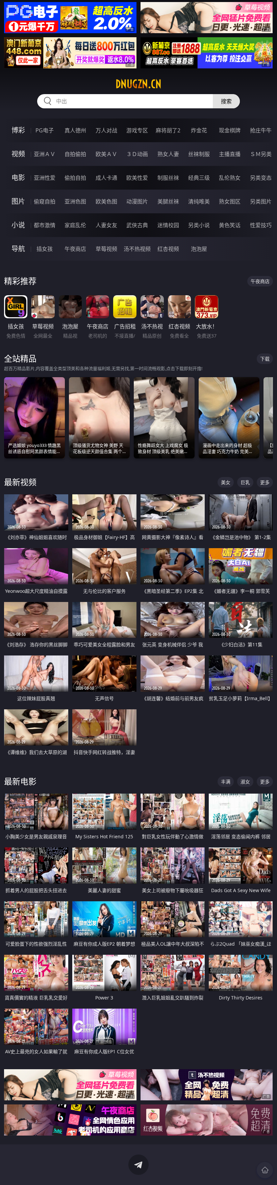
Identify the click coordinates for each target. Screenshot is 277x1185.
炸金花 (199, 130)
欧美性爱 (137, 177)
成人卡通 (106, 177)
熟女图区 (230, 201)
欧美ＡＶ (106, 154)
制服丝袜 (168, 177)
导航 (18, 248)
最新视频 (20, 482)
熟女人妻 (168, 154)
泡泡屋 (199, 249)
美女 (225, 482)
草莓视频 (106, 249)
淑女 (245, 781)
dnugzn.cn (138, 84)
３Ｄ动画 (137, 154)
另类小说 (199, 225)
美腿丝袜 (168, 201)
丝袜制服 (199, 154)
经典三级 (199, 177)
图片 (18, 201)
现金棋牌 (230, 130)
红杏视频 (168, 249)
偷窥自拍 (44, 201)
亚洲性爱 (44, 177)
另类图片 (261, 201)
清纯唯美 (199, 201)
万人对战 (106, 130)
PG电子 (44, 130)
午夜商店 (75, 249)
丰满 (225, 781)
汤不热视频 (137, 249)
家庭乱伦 (75, 225)
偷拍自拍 (75, 177)
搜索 (226, 101)
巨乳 (245, 482)
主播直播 (230, 154)
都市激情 (44, 225)
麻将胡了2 (168, 130)
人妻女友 (106, 225)
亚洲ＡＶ (44, 154)
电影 (18, 177)
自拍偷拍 (75, 154)
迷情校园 (168, 225)
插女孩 (44, 249)
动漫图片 (137, 201)
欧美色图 (106, 201)
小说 (18, 225)
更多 (265, 482)
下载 (265, 359)
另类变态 (261, 177)
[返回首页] (265, 1170)
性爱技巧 (261, 225)
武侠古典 (137, 225)
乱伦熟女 (230, 177)
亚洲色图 (75, 201)
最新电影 (20, 781)
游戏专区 (137, 130)
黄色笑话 (230, 225)
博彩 (18, 130)
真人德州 (75, 130)
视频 (18, 153)
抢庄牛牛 (261, 130)
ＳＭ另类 (261, 154)
